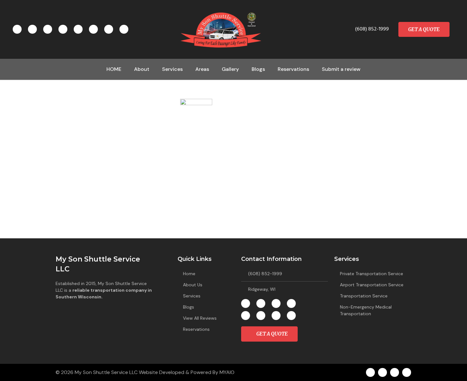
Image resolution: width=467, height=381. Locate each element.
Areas (202, 69)
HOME (113, 69)
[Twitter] (93, 29)
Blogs (258, 69)
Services (172, 69)
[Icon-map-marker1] (32, 29)
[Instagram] (47, 29)
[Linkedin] (62, 29)
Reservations (293, 69)
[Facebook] (17, 29)
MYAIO (227, 372)
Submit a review (341, 69)
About (141, 69)
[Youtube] (123, 29)
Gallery (230, 69)
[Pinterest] (78, 29)
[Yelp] (108, 29)
